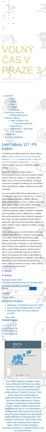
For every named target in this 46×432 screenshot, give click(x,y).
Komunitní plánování (23, 123)
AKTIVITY (9, 96)
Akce (12, 99)
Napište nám (10, 134)
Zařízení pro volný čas (14, 112)
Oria (42, 428)
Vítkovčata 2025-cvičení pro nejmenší (23, 311)
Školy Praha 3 (16, 126)
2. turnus (7, 275)
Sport (12, 104)
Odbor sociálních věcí (19, 121)
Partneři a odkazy (12, 118)
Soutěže (13, 107)
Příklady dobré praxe (19, 115)
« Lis (4, 339)
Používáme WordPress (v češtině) (16, 428)
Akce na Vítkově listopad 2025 (19, 308)
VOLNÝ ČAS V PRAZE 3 (21, 60)
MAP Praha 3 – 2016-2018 (21, 129)
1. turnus (7, 270)
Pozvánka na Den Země (12, 280)
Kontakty (19, 132)
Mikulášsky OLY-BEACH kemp (20, 305)
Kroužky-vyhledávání (14, 137)
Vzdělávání (15, 110)
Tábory (13, 101)
